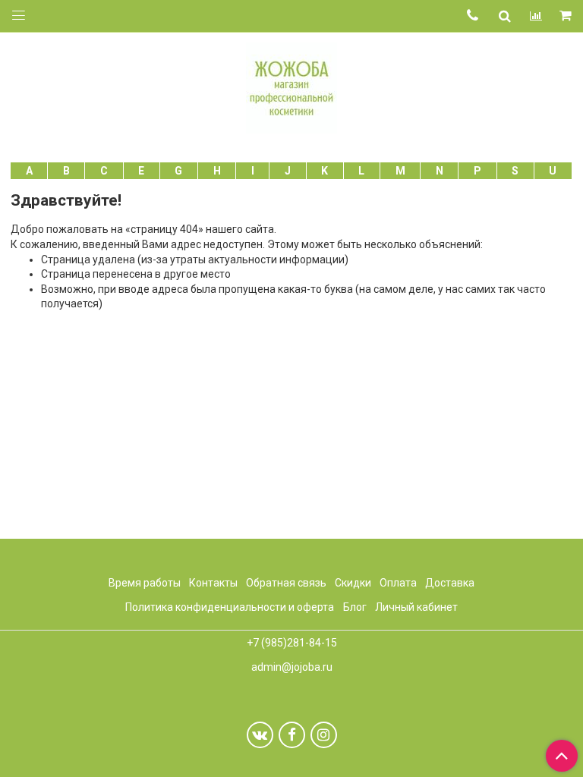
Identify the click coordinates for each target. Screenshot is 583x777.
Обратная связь (286, 583)
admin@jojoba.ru (291, 667)
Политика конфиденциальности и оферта (229, 607)
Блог (355, 607)
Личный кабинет (416, 607)
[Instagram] (323, 735)
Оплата (398, 583)
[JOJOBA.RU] (291, 86)
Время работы (145, 583)
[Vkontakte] (260, 735)
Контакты (213, 583)
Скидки (353, 583)
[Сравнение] (536, 16)
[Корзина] (566, 16)
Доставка (449, 583)
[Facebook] (292, 735)
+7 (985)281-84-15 (292, 643)
